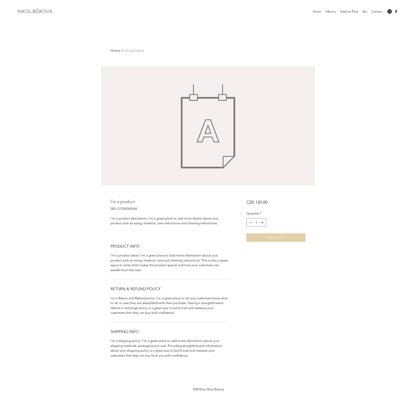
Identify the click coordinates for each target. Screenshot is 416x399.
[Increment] (263, 222)
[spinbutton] (256, 222)
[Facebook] (396, 11)
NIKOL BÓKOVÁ (34, 11)
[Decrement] (250, 222)
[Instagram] (389, 11)
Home (115, 50)
